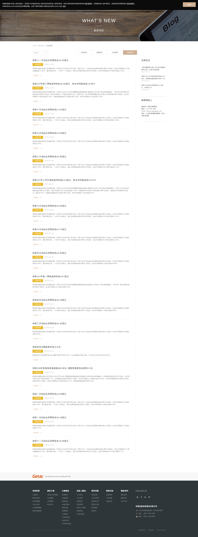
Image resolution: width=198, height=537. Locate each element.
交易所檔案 (80, 514)
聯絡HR (93, 511)
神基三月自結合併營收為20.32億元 (49, 323)
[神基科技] (38, 476)
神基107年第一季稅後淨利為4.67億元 (51, 276)
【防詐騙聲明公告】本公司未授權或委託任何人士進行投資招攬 (153, 68)
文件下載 (124, 501)
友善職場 (65, 511)
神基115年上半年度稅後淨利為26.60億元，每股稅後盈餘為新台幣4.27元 (153, 77)
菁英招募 (94, 495)
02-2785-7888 (151, 109)
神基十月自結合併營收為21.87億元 (49, 109)
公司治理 (80, 498)
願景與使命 (36, 498)
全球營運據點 (37, 507)
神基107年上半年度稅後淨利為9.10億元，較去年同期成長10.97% (64, 180)
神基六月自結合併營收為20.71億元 (49, 229)
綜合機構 (50, 498)
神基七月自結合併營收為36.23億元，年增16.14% (152, 86)
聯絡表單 (124, 498)
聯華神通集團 (37, 511)
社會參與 (65, 514)
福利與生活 (95, 501)
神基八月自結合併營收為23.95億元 (49, 156)
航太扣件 (50, 504)
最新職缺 (94, 507)
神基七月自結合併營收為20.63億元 (49, 206)
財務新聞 (130, 52)
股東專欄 (80, 504)
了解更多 (36, 75)
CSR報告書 (66, 517)
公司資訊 (80, 495)
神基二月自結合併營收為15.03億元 (49, 394)
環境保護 (65, 507)
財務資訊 (80, 501)
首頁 (34, 46)
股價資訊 (80, 511)
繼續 (189, 4)
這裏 (64, 6)
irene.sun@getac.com (154, 111)
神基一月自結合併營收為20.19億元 (49, 417)
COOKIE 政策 (161, 530)
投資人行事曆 (81, 507)
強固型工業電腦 (52, 495)
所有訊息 (84, 52)
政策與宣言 (65, 520)
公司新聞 (115, 52)
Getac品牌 (36, 504)
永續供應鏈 (65, 504)
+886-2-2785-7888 (149, 513)
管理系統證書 (66, 524)
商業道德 (65, 501)
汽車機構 (50, 501)
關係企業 (124, 495)
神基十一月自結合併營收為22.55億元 (51, 60)
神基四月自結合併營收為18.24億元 (49, 300)
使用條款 (151, 530)
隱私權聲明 (88, 3)
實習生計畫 (95, 504)
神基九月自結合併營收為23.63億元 (49, 133)
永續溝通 (65, 498)
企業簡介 (35, 495)
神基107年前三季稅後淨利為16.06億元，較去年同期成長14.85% (64, 84)
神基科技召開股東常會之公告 (47, 347)
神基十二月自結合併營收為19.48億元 (51, 441)
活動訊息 (99, 52)
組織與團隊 (36, 501)
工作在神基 (95, 498)
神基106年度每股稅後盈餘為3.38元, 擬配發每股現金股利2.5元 (63, 368)
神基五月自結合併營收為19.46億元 (49, 253)
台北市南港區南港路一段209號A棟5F (151, 510)
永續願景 (65, 495)
